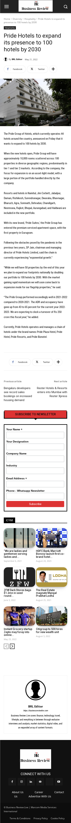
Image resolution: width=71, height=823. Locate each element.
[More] (53, 69)
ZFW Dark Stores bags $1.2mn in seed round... (17, 593)
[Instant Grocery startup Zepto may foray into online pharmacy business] (19, 616)
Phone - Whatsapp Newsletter (25, 490)
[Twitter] (58, 658)
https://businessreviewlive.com (35, 710)
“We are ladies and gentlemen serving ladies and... (15, 553)
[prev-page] (6, 646)
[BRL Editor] (6, 59)
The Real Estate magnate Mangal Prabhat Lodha (46, 593)
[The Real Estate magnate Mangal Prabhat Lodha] (51, 577)
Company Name (16, 453)
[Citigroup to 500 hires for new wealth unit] (51, 616)
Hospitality (30, 19)
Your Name (14, 429)
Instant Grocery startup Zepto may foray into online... (18, 632)
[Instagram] (39, 658)
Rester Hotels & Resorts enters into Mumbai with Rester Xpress (52, 392)
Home (7, 19)
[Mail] (52, 658)
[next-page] (12, 646)
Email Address (16, 478)
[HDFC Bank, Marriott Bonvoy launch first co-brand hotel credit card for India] (51, 538)
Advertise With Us (40, 796)
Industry (11, 465)
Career (39, 792)
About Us (17, 792)
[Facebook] (33, 658)
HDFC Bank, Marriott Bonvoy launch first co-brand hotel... (50, 553)
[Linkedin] (45, 658)
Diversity (17, 19)
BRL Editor (17, 59)
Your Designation (17, 441)
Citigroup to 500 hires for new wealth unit (49, 630)
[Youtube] (64, 658)
